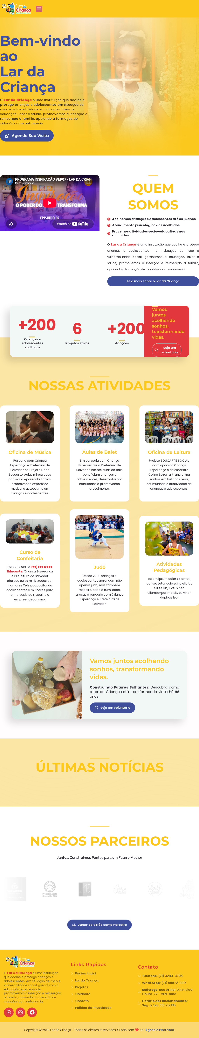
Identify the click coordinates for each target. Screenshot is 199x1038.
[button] (39, 9)
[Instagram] (20, 1012)
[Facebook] (32, 1012)
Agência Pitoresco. (160, 1030)
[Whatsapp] (9, 1012)
